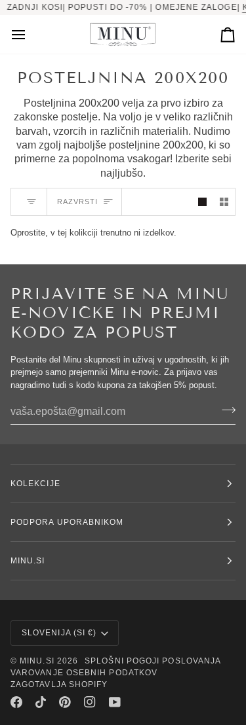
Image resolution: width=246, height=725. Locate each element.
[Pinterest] (65, 702)
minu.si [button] (27, 560)
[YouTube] (115, 702)
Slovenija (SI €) (59, 632)
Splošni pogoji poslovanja (153, 660)
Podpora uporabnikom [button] (67, 522)
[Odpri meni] (30, 34)
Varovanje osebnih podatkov (83, 672)
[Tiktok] (40, 702)
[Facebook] (16, 702)
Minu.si (37, 660)
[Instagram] (90, 702)
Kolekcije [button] (35, 483)
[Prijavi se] (225, 409)
